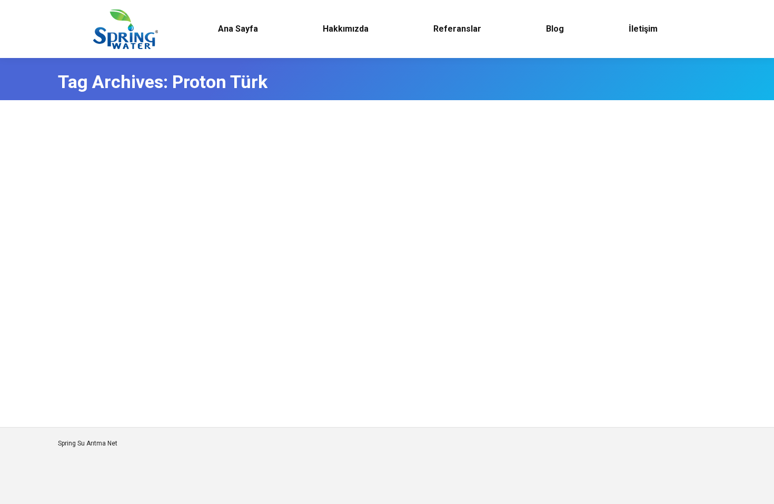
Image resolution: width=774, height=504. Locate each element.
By (132, 361)
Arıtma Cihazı (91, 361)
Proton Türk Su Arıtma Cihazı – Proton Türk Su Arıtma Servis (218, 343)
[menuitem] (237, 29)
